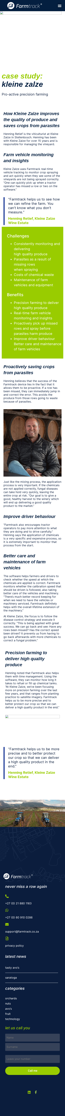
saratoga (11, 977)
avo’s (8, 1008)
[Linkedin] (29, 1092)
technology (13, 1019)
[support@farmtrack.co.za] (7, 924)
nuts (8, 1003)
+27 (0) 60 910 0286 (19, 917)
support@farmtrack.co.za (22, 931)
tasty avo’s (12, 967)
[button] (60, 5)
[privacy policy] (7, 938)
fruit (8, 1013)
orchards (11, 998)
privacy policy (14, 945)
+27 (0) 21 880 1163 (18, 903)
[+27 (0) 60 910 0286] (7, 910)
